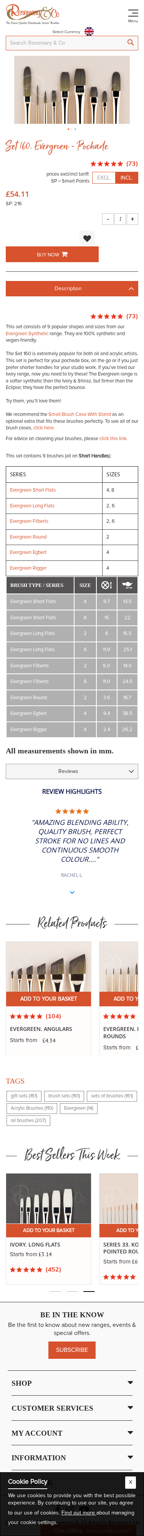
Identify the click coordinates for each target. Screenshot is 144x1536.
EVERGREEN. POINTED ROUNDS (38, 1032)
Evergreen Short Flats (33, 490)
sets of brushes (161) (112, 1096)
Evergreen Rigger (28, 568)
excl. (104, 178)
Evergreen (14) (78, 1108)
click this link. (113, 438)
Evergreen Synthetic (27, 333)
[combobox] (72, 43)
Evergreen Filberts (29, 521)
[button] (68, 127)
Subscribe (72, 1350)
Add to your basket (48, 999)
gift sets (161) (24, 1096)
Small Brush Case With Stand (79, 414)
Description (68, 288)
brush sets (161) (64, 1096)
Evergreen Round (28, 537)
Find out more (78, 1513)
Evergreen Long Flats (32, 506)
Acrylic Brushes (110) (32, 1108)
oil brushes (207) (28, 1120)
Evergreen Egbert (28, 552)
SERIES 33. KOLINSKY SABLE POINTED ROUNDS (46, 1248)
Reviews (68, 771)
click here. (44, 428)
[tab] (72, 288)
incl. (127, 178)
